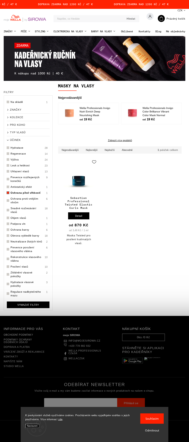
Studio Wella (14, 366)
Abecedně (127, 150)
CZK (180, 10)
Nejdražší (110, 150)
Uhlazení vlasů (29, 171)
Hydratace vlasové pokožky (29, 284)
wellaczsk (76, 358)
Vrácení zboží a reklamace (24, 352)
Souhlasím (152, 418)
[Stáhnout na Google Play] (132, 361)
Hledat (131, 18)
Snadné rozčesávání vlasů (29, 210)
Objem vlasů (29, 218)
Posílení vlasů (29, 266)
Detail (78, 215)
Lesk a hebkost (29, 165)
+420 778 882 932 (79, 346)
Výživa (29, 159)
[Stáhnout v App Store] (154, 360)
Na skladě (29, 102)
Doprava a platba (17, 347)
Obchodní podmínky (18, 335)
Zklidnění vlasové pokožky (29, 274)
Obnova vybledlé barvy (29, 235)
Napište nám (13, 361)
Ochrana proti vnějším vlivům (29, 200)
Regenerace (29, 153)
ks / (143, 337)
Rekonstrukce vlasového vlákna (29, 259)
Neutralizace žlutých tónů (29, 241)
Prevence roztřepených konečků (29, 179)
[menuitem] (10, 31)
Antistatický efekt (29, 187)
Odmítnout (152, 430)
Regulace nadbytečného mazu (29, 293)
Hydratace (29, 147)
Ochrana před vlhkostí (29, 192)
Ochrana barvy (29, 229)
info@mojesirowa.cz (84, 341)
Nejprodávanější (70, 150)
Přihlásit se (131, 403)
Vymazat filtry (28, 304)
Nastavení (32, 425)
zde (60, 419)
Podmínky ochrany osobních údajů (18, 341)
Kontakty (11, 356)
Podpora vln (29, 223)
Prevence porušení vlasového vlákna (29, 249)
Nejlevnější (92, 150)
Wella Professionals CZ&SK (84, 352)
